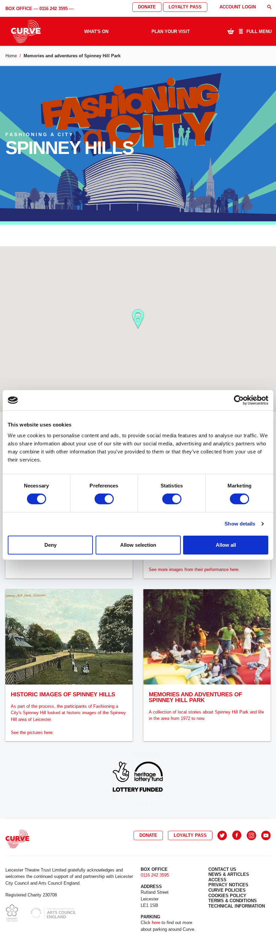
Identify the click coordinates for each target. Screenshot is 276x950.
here (156, 922)
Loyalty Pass (185, 6)
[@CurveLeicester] (222, 835)
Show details (240, 524)
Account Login (237, 6)
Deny (50, 545)
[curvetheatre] (266, 835)
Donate (147, 6)
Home (11, 55)
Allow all (226, 545)
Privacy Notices (228, 884)
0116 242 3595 (53, 8)
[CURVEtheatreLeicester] (237, 835)
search (269, 7)
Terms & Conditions (232, 900)
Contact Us (222, 869)
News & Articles (228, 874)
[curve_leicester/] (251, 835)
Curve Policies (227, 890)
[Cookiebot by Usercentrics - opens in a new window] (238, 400)
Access (217, 879)
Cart (230, 31)
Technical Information (236, 906)
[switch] (104, 499)
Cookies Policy (227, 895)
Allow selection (138, 545)
